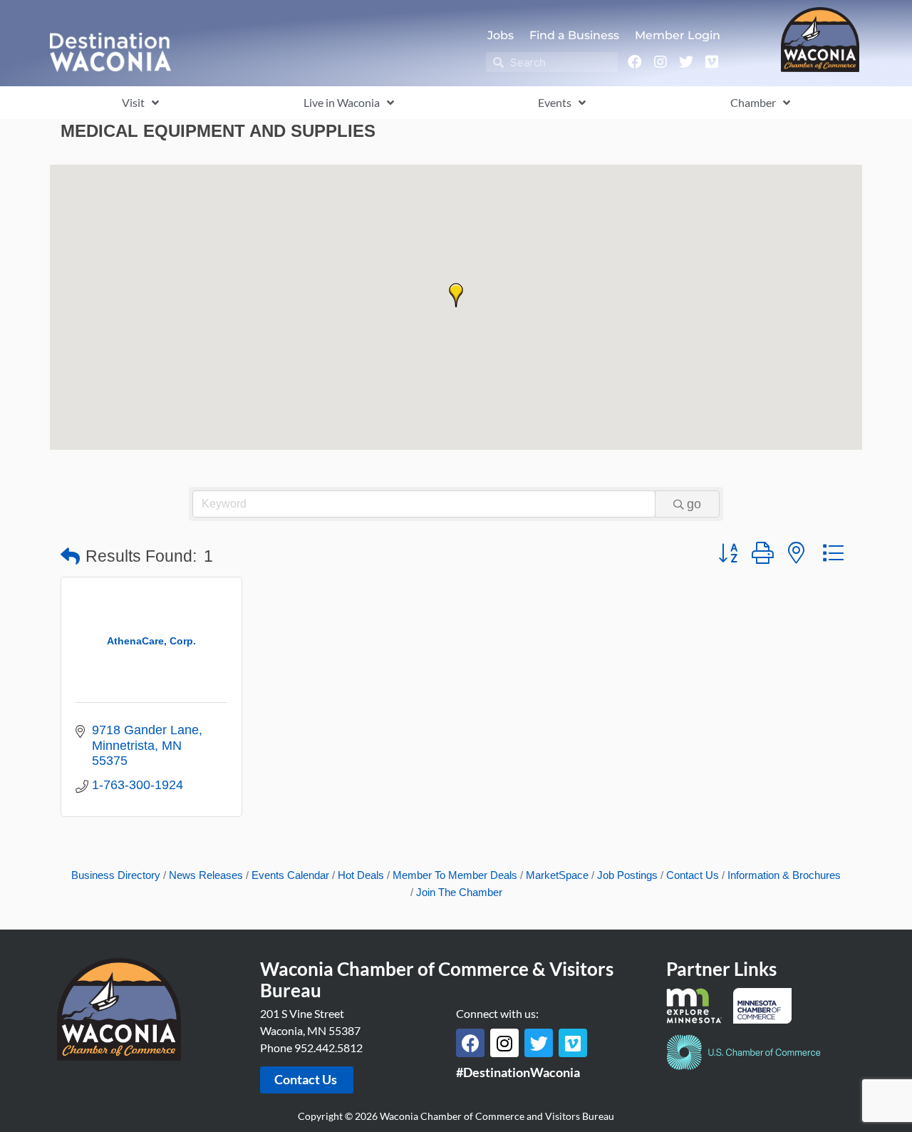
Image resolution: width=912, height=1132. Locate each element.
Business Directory (115, 875)
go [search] (694, 504)
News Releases (206, 875)
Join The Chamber (459, 892)
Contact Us (692, 875)
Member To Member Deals (455, 875)
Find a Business (574, 35)
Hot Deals (361, 875)
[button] (456, 295)
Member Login (677, 35)
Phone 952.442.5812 (311, 1047)
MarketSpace (557, 875)
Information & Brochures (784, 875)
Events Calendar (290, 875)
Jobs (500, 35)
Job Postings (627, 875)
